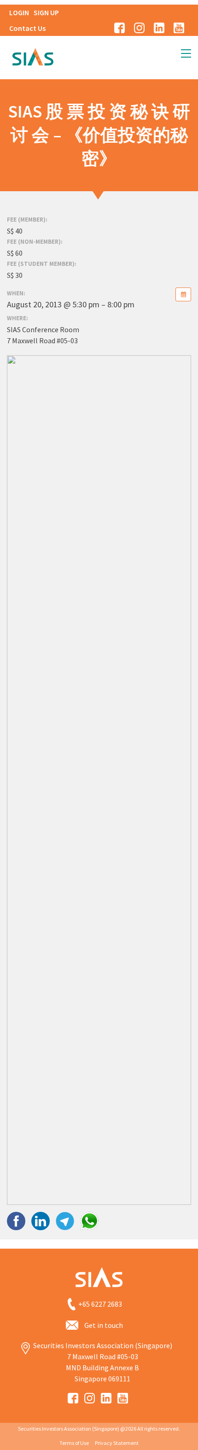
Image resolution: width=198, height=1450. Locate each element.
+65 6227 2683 (100, 1304)
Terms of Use (74, 1442)
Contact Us (27, 28)
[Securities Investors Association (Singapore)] (32, 55)
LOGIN (19, 12)
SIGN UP (46, 12)
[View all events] (183, 294)
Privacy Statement (117, 1442)
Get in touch (103, 1325)
